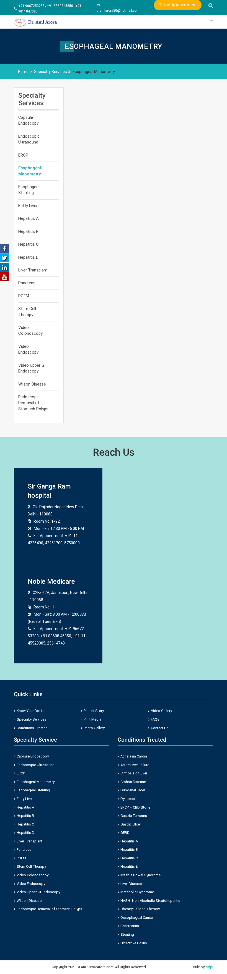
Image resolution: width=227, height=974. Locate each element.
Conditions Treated (32, 728)
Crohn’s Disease (133, 782)
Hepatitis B (28, 231)
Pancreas (26, 282)
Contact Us (160, 728)
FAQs (155, 719)
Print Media (92, 719)
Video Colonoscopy (30, 330)
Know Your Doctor (31, 711)
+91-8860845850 (60, 6)
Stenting (127, 934)
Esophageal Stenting (28, 189)
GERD (125, 832)
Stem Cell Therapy (27, 311)
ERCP (23, 155)
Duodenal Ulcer (132, 790)
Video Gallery (161, 711)
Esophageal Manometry (29, 170)
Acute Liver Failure (134, 765)
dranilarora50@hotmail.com (118, 10)
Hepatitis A (28, 218)
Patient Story (94, 711)
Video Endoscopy (28, 349)
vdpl (209, 967)
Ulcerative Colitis (133, 943)
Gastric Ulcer (130, 824)
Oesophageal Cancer (137, 917)
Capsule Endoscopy (28, 120)
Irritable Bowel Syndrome (140, 875)
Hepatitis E (129, 866)
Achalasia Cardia (133, 756)
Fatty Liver (28, 205)
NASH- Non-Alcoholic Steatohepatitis (150, 901)
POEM (23, 295)
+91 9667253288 (31, 6)
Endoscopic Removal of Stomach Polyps (33, 402)
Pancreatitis (129, 926)
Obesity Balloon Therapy (140, 909)
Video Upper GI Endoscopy (31, 368)
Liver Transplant (33, 270)
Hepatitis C (28, 244)
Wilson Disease (32, 384)
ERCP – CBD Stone (135, 807)
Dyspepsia (129, 799)
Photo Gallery (94, 728)
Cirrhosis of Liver (133, 773)
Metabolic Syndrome (137, 892)
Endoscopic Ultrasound (29, 139)
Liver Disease (131, 884)
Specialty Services (31, 719)
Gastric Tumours (133, 816)
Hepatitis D (28, 257)
